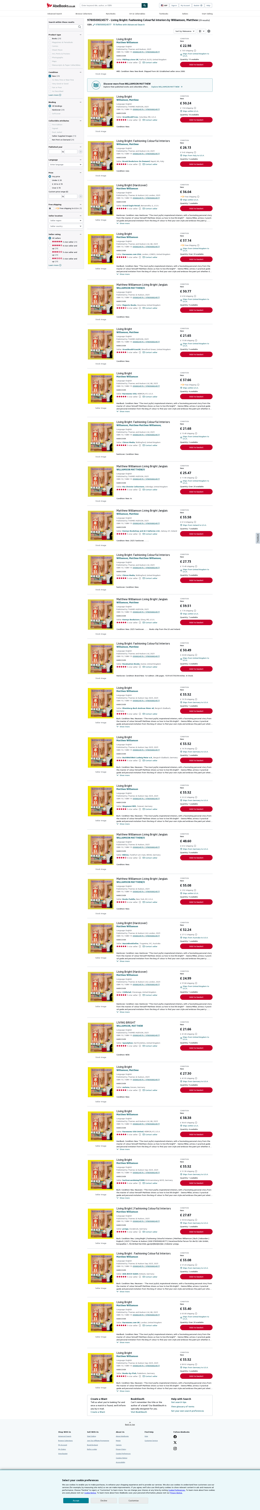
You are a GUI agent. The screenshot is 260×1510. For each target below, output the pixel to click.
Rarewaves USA (129, 393)
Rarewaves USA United (132, 1131)
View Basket (62, 1454)
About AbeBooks (122, 1436)
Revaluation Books (131, 664)
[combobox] (111, 5)
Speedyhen (127, 1043)
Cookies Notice (121, 1458)
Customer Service (151, 1441)
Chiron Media (128, 442)
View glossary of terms (182, 1406)
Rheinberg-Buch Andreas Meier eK (138, 708)
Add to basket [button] (196, 64)
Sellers (185, 13)
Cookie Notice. (90, 1493)
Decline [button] (103, 1500)
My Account (185, 5)
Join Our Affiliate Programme (98, 1441)
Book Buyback (92, 1445)
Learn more (53, 95)
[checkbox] (50, 38)
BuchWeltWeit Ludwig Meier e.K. (137, 757)
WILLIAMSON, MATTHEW (129, 1025)
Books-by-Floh (129, 1373)
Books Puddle (128, 899)
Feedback (258, 538)
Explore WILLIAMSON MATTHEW (165, 87)
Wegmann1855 (129, 806)
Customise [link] (134, 1500)
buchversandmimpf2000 (133, 1180)
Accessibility (120, 1462)
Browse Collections (84, 13)
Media (118, 1441)
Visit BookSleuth (139, 1412)
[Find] (145, 5)
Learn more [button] (53, 265)
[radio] (50, 110)
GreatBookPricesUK (131, 349)
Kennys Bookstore (130, 619)
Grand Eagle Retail (131, 205)
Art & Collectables (137, 13)
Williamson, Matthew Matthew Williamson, (138, 425)
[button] (80, 27)
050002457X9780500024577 (146, 52)
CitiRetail (126, 992)
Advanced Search (54, 13)
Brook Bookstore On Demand (136, 161)
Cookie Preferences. (176, 1490)
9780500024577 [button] (103, 24)
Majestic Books (129, 305)
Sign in (174, 5)
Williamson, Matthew (127, 100)
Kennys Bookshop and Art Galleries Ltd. (141, 531)
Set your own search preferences (187, 1410)
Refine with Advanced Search (130, 24)
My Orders (62, 1449)
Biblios (125, 855)
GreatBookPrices (130, 117)
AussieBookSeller (130, 943)
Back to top (130, 1424)
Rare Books (111, 13)
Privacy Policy (121, 1449)
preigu (125, 1229)
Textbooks (163, 13)
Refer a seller (92, 1449)
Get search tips (178, 1402)
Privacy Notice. (176, 1493)
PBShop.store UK (130, 59)
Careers (119, 1445)
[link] (209, 31)
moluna (125, 1087)
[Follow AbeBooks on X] (175, 1442)
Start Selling (207, 13)
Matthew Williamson (127, 42)
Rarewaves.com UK (131, 1322)
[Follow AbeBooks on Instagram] (175, 1449)
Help (208, 5)
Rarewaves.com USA (131, 254)
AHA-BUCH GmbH (130, 1274)
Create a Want (98, 1412)
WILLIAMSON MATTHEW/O (130, 288)
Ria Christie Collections (133, 486)
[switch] (51, 208)
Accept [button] (76, 1500)
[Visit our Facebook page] (175, 1437)
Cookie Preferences (123, 1454)
